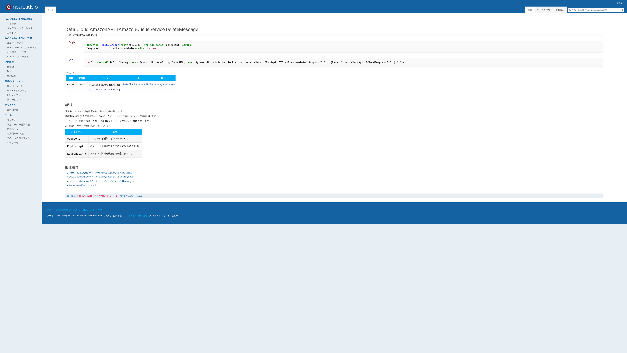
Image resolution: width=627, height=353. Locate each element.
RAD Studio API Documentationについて (91, 215)
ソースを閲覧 (544, 9)
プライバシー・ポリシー (58, 215)
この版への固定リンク (18, 138)
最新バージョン (15, 85)
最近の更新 (12, 109)
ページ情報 (12, 142)
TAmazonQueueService (162, 84)
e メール (157, 215)
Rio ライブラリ (15, 94)
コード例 (11, 32)
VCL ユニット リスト (18, 51)
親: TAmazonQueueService (83, 34)
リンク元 (11, 119)
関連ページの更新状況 (18, 124)
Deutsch (11, 71)
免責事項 (117, 215)
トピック (11, 23)
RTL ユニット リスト (18, 56)
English (11, 66)
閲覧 (530, 9)
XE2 (140, 195)
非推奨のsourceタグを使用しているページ (97, 195)
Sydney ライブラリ (17, 90)
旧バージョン (14, 99)
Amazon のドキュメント (81, 185)
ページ (50, 9)
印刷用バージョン (16, 133)
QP (150, 215)
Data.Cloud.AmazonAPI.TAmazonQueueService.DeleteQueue (101, 176)
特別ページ (12, 128)
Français (11, 75)
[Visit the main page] (22, 7)
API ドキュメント (128, 195)
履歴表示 (559, 9)
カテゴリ (71, 195)
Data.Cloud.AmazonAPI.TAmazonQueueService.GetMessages (101, 181)
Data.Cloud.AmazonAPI (135, 84)
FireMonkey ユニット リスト (22, 47)
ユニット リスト (15, 42)
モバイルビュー (170, 215)
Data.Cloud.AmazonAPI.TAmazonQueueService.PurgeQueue (101, 172)
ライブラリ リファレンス (20, 28)
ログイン (620, 2)
